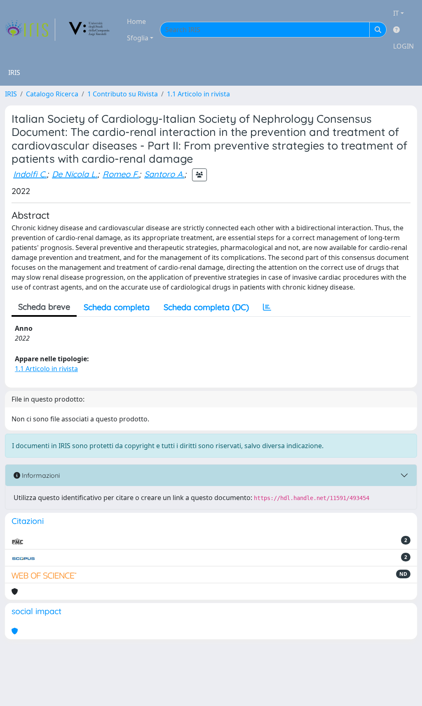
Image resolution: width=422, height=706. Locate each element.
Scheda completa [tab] (117, 307)
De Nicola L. (74, 174)
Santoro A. (164, 174)
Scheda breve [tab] (44, 307)
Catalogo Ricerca (52, 93)
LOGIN (403, 46)
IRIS (11, 93)
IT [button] (396, 13)
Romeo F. (121, 174)
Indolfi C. (30, 174)
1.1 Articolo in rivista (198, 93)
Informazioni (40, 475)
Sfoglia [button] (137, 37)
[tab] (267, 307)
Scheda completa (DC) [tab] (206, 307)
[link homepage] (30, 30)
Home (136, 21)
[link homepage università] (89, 30)
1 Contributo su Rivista (122, 93)
